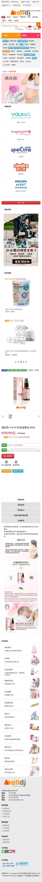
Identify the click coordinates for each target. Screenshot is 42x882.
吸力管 (5, 54)
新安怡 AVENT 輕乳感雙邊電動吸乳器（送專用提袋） (20, 351)
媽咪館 (5, 71)
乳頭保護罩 (12, 58)
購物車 (38, 29)
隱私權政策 (7, 811)
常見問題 (27, 5)
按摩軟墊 (19, 51)
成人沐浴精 (6, 65)
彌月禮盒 (35, 17)
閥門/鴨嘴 (35, 51)
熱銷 (10, 370)
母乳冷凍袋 (17, 48)
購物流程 (17, 5)
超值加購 (23, 370)
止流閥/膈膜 (27, 51)
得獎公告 (6, 816)
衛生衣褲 (11, 44)
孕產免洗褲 (13, 41)
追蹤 (30, 28)
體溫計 (10, 20)
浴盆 (29, 17)
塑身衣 (26, 44)
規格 (4, 445)
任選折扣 (30, 370)
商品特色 (21, 499)
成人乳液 (5, 61)
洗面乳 (22, 61)
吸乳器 (9, 17)
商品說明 (21, 505)
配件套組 (20, 54)
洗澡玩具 (23, 17)
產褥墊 (13, 65)
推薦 (5, 35)
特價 (14, 370)
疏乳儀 (5, 48)
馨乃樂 (21, 174)
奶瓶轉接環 (12, 54)
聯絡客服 (6, 842)
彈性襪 (5, 44)
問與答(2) (21, 510)
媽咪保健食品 (14, 61)
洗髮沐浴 (15, 17)
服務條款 (6, 808)
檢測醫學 (32, 44)
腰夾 (17, 44)
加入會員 (26, 2)
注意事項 (21, 520)
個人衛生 (28, 61)
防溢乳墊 (26, 54)
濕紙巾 (4, 20)
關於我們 (6, 840)
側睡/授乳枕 (25, 48)
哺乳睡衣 (31, 41)
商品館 (24, 35)
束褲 (21, 44)
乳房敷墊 (28, 58)
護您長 (37, 370)
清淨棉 (5, 58)
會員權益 (6, 814)
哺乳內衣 (5, 41)
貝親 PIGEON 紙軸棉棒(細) (14, 309)
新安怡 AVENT (21, 191)
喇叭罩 (13, 51)
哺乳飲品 (33, 48)
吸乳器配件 (20, 58)
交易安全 (6, 831)
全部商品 (4, 370)
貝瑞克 (21, 157)
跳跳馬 (16, 20)
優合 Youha (21, 122)
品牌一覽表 (21, 203)
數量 (4, 450)
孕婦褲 (20, 41)
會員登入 (16, 2)
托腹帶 (25, 41)
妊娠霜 (34, 58)
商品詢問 (16, 465)
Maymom (21, 139)
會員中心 (7, 5)
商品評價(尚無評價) (21, 515)
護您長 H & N (18, 471)
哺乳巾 (33, 54)
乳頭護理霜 (6, 51)
